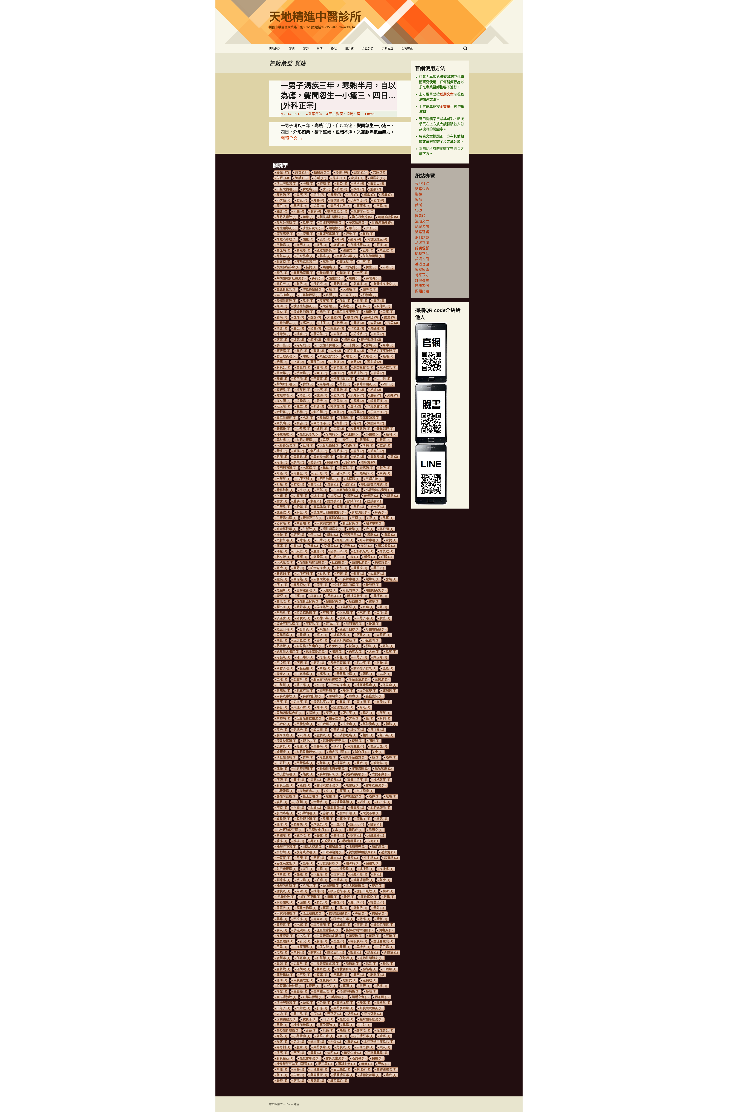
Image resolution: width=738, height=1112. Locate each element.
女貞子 (309, 1019)
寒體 (348, 986)
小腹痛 (337, 361)
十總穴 (323, 540)
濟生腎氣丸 (312, 228)
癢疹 (335, 194)
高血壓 (346, 261)
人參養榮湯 (286, 445)
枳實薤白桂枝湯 (290, 986)
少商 (372, 841)
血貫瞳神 (285, 941)
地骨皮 (349, 980)
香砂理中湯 (306, 818)
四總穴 (349, 250)
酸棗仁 (335, 278)
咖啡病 (352, 863)
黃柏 (368, 233)
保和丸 (372, 863)
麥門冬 (303, 244)
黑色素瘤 (328, 757)
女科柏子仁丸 (364, 668)
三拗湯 (382, 679)
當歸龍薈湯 (306, 590)
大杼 (335, 350)
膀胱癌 (340, 283)
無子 (282, 729)
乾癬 (385, 445)
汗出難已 (305, 657)
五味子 (349, 295)
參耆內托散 (312, 696)
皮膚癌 (386, 869)
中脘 (298, 952)
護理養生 (422, 280)
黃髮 (378, 908)
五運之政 (374, 478)
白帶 (315, 484)
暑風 (282, 930)
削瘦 (282, 1069)
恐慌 (351, 445)
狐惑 (315, 779)
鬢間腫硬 (318, 1075)
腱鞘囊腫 (360, 768)
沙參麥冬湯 (360, 428)
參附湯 (303, 607)
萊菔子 (326, 629)
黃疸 (282, 451)
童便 (391, 540)
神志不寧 (352, 534)
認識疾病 (422, 227)
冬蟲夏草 (348, 607)
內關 (282, 495)
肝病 (358, 322)
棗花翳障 (321, 1047)
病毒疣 (340, 367)
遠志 (351, 356)
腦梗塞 (380, 595)
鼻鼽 (328, 467)
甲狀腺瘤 (305, 724)
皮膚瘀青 (285, 935)
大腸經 (383, 634)
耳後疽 (357, 729)
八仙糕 (352, 434)
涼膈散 (369, 980)
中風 (352, 194)
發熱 (391, 579)
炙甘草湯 (285, 540)
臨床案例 (422, 286)
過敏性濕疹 (343, 707)
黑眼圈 (386, 529)
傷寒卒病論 (349, 991)
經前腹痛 (371, 724)
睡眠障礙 (285, 395)
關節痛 (366, 439)
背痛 (305, 540)
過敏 (369, 194)
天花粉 (283, 428)
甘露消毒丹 (382, 222)
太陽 (375, 322)
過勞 (358, 456)
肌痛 (322, 1008)
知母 (308, 217)
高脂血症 (345, 1002)
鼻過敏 (377, 328)
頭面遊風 (331, 885)
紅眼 (386, 556)
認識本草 (422, 254)
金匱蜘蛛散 (356, 885)
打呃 (282, 484)
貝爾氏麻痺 (303, 272)
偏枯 (305, 902)
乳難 (282, 919)
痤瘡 (282, 211)
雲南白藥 (348, 813)
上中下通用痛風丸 (378, 1041)
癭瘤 (282, 824)
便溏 (282, 779)
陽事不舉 (338, 551)
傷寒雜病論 (339, 913)
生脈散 (309, 529)
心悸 (378, 200)
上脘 (331, 986)
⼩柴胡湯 (308, 813)
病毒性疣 (285, 902)
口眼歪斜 (335, 328)
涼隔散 (343, 763)
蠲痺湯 (369, 289)
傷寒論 (303, 958)
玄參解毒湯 (349, 579)
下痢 (302, 662)
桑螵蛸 (283, 573)
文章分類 (367, 48)
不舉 (391, 935)
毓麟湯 (283, 958)
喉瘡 (282, 1041)
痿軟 (352, 495)
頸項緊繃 (383, 768)
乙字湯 (300, 378)
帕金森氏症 (320, 568)
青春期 (303, 523)
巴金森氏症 (316, 651)
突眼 (331, 713)
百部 (322, 490)
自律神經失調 (331, 222)
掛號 (334, 48)
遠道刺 (371, 495)
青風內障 (351, 590)
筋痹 (374, 796)
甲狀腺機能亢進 (374, 484)
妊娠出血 (345, 540)
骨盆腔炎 (301, 584)
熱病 (381, 986)
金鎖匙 (300, 456)
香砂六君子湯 (328, 785)
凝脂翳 (306, 668)
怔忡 (298, 317)
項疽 (365, 802)
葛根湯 (283, 194)
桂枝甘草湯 (309, 1058)
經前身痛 (328, 690)
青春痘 (300, 473)
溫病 (282, 1052)
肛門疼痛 (285, 813)
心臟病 (377, 573)
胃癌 (338, 178)
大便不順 (371, 813)
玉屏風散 (301, 640)
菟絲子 (300, 729)
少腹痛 (300, 495)
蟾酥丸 (380, 763)
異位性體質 (286, 417)
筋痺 (391, 757)
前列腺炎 (355, 350)
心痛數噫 (337, 997)
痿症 (377, 885)
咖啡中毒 (374, 523)
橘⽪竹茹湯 (340, 891)
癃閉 (318, 662)
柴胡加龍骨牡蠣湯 (291, 278)
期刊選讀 (422, 237)
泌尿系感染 (286, 863)
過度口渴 (285, 629)
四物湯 (283, 244)
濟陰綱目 (375, 423)
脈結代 (354, 501)
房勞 (328, 813)
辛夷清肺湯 (377, 406)
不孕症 (283, 200)
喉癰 (391, 796)
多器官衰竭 (340, 662)
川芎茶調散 (388, 217)
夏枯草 (383, 1002)
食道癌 (309, 189)
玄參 (355, 361)
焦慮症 (352, 785)
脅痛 (358, 573)
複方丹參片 (362, 217)
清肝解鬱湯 (286, 1002)
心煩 (338, 395)
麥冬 (322, 373)
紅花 (342, 423)
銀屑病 (335, 846)
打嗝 (298, 595)
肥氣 (371, 646)
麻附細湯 (360, 562)
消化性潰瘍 (286, 757)
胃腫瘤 (283, 835)
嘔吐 (308, 322)
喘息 (282, 640)
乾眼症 (377, 974)
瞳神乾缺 (285, 974)
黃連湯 (369, 356)
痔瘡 (305, 395)
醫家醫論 (422, 270)
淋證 (385, 673)
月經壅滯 (375, 835)
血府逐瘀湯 (380, 807)
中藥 (385, 473)
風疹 (308, 222)
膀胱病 (374, 501)
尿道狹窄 (328, 980)
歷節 (345, 791)
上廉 (298, 361)
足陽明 (326, 384)
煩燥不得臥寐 (288, 623)
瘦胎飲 (283, 512)
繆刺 (322, 428)
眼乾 (389, 896)
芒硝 (338, 729)
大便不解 (301, 707)
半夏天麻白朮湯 (326, 963)
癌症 (283, 172)
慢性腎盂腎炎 (308, 601)
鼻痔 (388, 345)
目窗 (338, 428)
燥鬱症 (283, 752)
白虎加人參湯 (328, 345)
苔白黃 (306, 629)
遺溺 (322, 395)
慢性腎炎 (334, 601)
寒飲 (315, 952)
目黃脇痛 (305, 763)
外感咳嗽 (285, 434)
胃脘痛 (340, 451)
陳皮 (302, 406)
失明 (332, 1052)
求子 (371, 228)
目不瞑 (382, 997)
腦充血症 (285, 735)
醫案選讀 (315, 114)
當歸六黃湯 (306, 439)
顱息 (368, 735)
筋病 (375, 189)
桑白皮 (357, 807)
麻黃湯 (340, 389)
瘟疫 (388, 668)
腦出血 (283, 607)
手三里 (283, 345)
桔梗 (311, 267)
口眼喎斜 (365, 473)
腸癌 (337, 651)
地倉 (302, 334)
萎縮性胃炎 (286, 300)
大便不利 (305, 573)
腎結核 (300, 824)
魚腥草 (283, 590)
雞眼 (349, 896)
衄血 (282, 1075)
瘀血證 (355, 601)
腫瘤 (318, 551)
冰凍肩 (366, 869)
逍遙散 (360, 334)
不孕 (381, 205)
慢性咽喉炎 (332, 529)
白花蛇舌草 (309, 295)
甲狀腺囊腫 (377, 1052)
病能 (298, 1080)
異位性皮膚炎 (348, 311)
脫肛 (342, 568)
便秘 (358, 183)
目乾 (282, 947)
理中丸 (309, 740)
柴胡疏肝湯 (286, 384)
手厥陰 (283, 506)
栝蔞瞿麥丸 (346, 969)
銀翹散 (335, 228)
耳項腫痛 (321, 924)
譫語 (385, 1036)
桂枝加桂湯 (303, 1025)
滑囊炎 (386, 930)
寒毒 (328, 908)
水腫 (331, 295)
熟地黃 (283, 646)
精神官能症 (357, 595)
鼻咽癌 (300, 205)
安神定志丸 (309, 791)
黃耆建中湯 (346, 673)
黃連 (374, 935)
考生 (308, 869)
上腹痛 (306, 233)
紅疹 (368, 250)
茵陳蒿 (283, 690)
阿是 (365, 707)
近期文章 (387, 48)
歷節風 (334, 779)
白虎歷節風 (303, 947)
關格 (368, 673)
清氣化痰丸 (323, 701)
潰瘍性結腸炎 (304, 306)
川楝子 (346, 439)
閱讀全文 (292, 138)
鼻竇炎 (320, 919)
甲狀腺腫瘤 (286, 913)
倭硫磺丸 (301, 930)
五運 (357, 517)
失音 (298, 1075)
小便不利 (305, 478)
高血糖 (363, 701)
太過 (282, 1013)
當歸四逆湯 (386, 1069)
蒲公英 (320, 334)
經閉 (282, 306)
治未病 (377, 506)
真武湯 (340, 880)
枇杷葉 (283, 852)
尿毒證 (391, 857)
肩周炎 (375, 830)
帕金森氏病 (306, 612)
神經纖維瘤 (366, 685)
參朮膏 (377, 729)
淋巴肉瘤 (285, 295)
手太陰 (303, 373)
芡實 (342, 668)
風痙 (391, 651)
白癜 (389, 534)
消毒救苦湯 (369, 1075)
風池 (355, 406)
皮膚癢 (326, 300)
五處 (352, 1041)
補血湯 (388, 852)
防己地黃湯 (286, 356)
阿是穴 (363, 634)
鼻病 (317, 278)
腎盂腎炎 (351, 523)
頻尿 (345, 272)
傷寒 (342, 172)
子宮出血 (378, 412)
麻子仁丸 (388, 367)
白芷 (378, 300)
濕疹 (325, 239)
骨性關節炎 (286, 228)
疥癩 (342, 573)
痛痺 (282, 980)
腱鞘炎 (323, 735)
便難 (357, 740)
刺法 (302, 283)
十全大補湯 (286, 189)
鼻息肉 (303, 367)
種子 (282, 205)
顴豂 (318, 350)
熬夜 (308, 774)
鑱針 (355, 952)
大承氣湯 (285, 562)
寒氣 (388, 646)
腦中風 (300, 1013)
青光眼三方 (312, 517)
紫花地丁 (318, 451)
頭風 (385, 1047)
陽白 (315, 328)
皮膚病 (349, 724)
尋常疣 (283, 439)
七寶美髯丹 (329, 863)
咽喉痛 (337, 200)
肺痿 (298, 501)
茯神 (354, 646)
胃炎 (282, 311)
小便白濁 (318, 1069)
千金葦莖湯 (359, 679)
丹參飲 (335, 646)
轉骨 (369, 556)
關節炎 (377, 183)
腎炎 (322, 902)
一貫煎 (283, 857)
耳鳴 (298, 1069)
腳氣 (381, 818)
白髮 (365, 1025)
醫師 (306, 48)
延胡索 (303, 969)
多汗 (348, 690)
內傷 (335, 1041)
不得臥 (312, 623)
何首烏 (340, 400)
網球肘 (363, 1069)
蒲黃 (345, 300)
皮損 (357, 178)
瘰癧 (362, 924)
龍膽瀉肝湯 (363, 211)
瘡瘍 (282, 339)
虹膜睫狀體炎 (371, 1008)
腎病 (315, 211)
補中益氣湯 (337, 211)
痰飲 (282, 807)
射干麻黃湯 (286, 869)
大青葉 (329, 306)
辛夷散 (320, 378)
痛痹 (352, 857)
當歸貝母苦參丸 (309, 752)
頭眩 (308, 1002)
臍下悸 (303, 685)
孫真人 (355, 651)
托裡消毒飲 (286, 885)
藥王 (378, 568)
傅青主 (283, 874)
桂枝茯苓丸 (309, 434)
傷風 (377, 1058)
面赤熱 (300, 579)
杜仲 (318, 891)
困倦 (374, 740)
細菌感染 (338, 1080)
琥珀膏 (352, 963)
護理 (298, 451)
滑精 (368, 445)
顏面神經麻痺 (288, 267)
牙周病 (332, 434)
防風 (302, 200)
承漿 (308, 417)
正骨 (312, 545)
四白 (388, 384)
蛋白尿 (349, 713)
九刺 (358, 389)
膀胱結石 (285, 1058)
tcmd (371, 114)
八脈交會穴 (329, 356)
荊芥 (355, 239)
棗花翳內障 (343, 1008)
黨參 (374, 601)
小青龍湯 (285, 791)
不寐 (298, 211)
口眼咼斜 (351, 267)
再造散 (363, 947)
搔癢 (386, 194)
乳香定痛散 (383, 924)
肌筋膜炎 (357, 846)
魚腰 (308, 300)
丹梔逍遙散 (376, 629)
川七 (328, 1019)
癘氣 (366, 1064)
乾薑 (342, 657)
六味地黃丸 (286, 322)
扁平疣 (371, 317)
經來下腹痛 (310, 896)
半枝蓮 (357, 328)
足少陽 (320, 473)
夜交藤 (283, 400)
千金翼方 (328, 724)
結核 (315, 339)
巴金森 (283, 724)
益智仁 (377, 451)
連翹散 (389, 690)
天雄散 (329, 590)
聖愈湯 (374, 361)
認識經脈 (422, 248)
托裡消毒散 (286, 239)
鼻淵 (282, 963)
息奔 (368, 607)
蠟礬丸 (372, 579)
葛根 (345, 384)
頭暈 (308, 239)
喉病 (338, 874)
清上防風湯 (286, 183)
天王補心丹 (340, 205)
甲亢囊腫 (355, 746)
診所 (320, 48)
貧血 (338, 941)
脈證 (302, 1047)
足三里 (325, 1064)
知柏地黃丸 (376, 590)
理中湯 (368, 462)
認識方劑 (422, 259)
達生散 (317, 1041)
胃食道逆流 (377, 239)
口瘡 (388, 311)
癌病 (375, 824)
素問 (305, 735)
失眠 (283, 178)
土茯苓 (283, 478)
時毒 (385, 439)
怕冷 (366, 545)
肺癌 (325, 183)
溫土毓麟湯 (312, 913)
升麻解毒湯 (369, 540)
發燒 (371, 345)
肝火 (305, 941)
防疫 (298, 484)
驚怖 (298, 779)
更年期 (357, 902)
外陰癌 (391, 952)
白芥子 (283, 1008)
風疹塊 (334, 595)
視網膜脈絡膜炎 (362, 852)
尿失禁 (326, 947)
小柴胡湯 (358, 200)
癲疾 (282, 579)
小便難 (372, 434)
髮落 (308, 863)
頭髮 (372, 952)
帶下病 (334, 1013)
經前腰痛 (378, 400)
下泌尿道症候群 (383, 350)
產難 (349, 545)
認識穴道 (422, 243)
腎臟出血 (378, 746)
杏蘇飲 (283, 969)
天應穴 (283, 673)
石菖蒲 (323, 958)
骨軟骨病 (360, 512)
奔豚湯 (366, 467)
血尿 (378, 334)
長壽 (345, 947)
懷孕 (351, 233)
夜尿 (392, 322)
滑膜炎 (283, 891)
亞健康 (331, 545)
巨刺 (308, 445)
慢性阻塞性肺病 (346, 584)
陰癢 (302, 857)
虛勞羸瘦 (368, 690)
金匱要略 (311, 796)
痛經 (338, 244)
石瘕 (318, 857)
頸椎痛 (300, 919)
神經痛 (369, 969)
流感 (301, 178)
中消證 (371, 857)
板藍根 (303, 389)
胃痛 (282, 462)
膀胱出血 (285, 785)
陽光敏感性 (371, 339)
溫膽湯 (303, 400)
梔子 (325, 311)
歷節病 (363, 205)
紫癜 (315, 501)
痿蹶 (372, 534)
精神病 (283, 718)
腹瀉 (389, 317)
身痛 (282, 456)
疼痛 (332, 462)
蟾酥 (315, 317)
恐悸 (365, 919)
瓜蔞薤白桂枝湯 (309, 718)
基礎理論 (422, 264)
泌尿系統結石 (344, 640)
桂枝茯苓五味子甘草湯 (294, 1064)
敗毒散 (283, 908)
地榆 (375, 389)
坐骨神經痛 (303, 768)
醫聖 (322, 835)
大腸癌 (349, 289)
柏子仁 (335, 718)
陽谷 (368, 713)
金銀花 (283, 412)
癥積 (305, 785)
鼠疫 (335, 495)
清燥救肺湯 (303, 311)
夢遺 (348, 306)
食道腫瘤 (365, 791)
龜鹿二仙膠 (349, 629)
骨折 (302, 350)
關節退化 (358, 373)
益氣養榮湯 (369, 417)
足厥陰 (300, 963)
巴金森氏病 (340, 685)
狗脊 (381, 662)
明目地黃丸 (329, 478)
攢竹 (352, 317)
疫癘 (315, 595)
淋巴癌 (346, 612)
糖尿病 (321, 172)
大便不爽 (380, 774)
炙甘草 (300, 679)
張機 (302, 874)
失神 (282, 1080)
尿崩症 (300, 701)
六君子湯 (384, 947)
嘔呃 (302, 556)
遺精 (354, 278)
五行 (365, 986)
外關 (282, 378)
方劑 (320, 178)
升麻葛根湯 (286, 529)
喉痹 (355, 835)
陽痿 (322, 400)
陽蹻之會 (360, 997)
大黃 (374, 651)
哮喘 (314, 713)
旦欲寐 (283, 662)
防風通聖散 (312, 289)
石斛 (365, 306)
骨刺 (374, 623)
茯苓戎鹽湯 (306, 852)
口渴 (381, 612)
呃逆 (322, 634)
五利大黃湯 (323, 579)
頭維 (371, 311)
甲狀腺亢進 (326, 523)
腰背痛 (283, 880)
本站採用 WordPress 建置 (284, 1104)
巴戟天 (340, 974)
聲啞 (325, 668)
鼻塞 (318, 200)
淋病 (322, 389)
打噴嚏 (337, 406)
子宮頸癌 (357, 222)
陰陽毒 (283, 612)
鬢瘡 (339, 114)
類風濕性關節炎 (333, 217)
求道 (365, 612)
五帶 (358, 974)
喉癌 (298, 841)
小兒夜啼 (371, 640)
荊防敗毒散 (286, 217)
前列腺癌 (354, 623)
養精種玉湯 (323, 991)
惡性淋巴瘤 (286, 796)
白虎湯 (283, 601)
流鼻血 (363, 818)
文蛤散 (303, 1008)
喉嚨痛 (329, 267)
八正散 (386, 250)
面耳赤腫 (321, 506)
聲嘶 (305, 634)
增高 (332, 484)
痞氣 (308, 356)
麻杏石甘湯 (339, 752)
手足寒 (335, 696)
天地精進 (275, 48)
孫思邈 (389, 685)
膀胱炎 (283, 367)
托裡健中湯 (286, 846)
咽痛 (332, 339)
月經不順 (358, 874)
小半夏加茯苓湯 (290, 830)
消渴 (349, 114)
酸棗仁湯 (352, 1052)
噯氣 (365, 1002)
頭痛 (360, 172)
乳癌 (325, 256)
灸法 (282, 679)
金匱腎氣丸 (286, 289)
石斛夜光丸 (363, 551)
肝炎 (298, 328)
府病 (328, 612)
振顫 (282, 534)
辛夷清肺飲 (286, 997)
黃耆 (345, 701)
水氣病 (309, 467)
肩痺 (308, 757)
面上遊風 (341, 1069)
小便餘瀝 (345, 958)
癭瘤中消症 (357, 779)
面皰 (298, 568)
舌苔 (311, 1030)
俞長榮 (283, 818)
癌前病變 (285, 233)
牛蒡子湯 (365, 618)
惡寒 (388, 267)
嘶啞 (282, 595)
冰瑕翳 (352, 478)
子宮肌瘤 (305, 256)
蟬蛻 (332, 534)
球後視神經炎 (334, 740)
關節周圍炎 (366, 384)
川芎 (365, 261)
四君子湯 (285, 668)
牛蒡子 (360, 657)
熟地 (338, 835)
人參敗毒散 (286, 696)
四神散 (283, 924)
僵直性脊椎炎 (328, 930)
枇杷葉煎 (381, 779)
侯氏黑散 (325, 607)
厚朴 (358, 400)
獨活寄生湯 (343, 919)
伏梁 (354, 529)
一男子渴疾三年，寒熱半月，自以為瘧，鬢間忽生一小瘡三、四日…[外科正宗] (338, 95)
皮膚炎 (283, 746)
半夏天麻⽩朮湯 (329, 935)
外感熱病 (341, 634)
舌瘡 (282, 501)
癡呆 (282, 802)
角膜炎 (343, 1047)
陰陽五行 (335, 952)
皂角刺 (283, 1047)
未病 (362, 272)
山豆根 (283, 763)
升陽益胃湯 (312, 997)
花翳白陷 (337, 517)
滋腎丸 (383, 701)
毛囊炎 (303, 618)
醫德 (292, 48)
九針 (365, 378)
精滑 (388, 891)
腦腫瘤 (360, 568)
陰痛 (328, 818)
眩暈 (328, 261)
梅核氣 (382, 562)
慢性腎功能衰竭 (313, 562)
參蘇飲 (326, 417)
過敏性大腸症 (288, 651)
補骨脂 (283, 334)
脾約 (308, 384)
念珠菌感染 (383, 941)
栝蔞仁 (377, 902)
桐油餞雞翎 (343, 802)
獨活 (282, 272)
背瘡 (318, 406)
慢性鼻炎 (384, 1030)
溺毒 (322, 640)
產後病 (283, 423)
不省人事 (341, 473)
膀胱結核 (285, 490)
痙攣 (331, 796)
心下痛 (383, 802)
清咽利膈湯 (286, 467)
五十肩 (352, 345)
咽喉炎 (377, 178)
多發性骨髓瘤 (288, 1030)
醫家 (358, 506)
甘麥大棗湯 (336, 1058)
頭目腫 (320, 729)
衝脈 (381, 919)
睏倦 (322, 707)
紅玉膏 (380, 657)
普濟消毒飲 (351, 841)
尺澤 (314, 986)
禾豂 (282, 361)
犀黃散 (386, 551)
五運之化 (365, 1047)
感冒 (301, 172)
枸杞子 (379, 913)
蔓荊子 (317, 361)
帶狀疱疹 (386, 545)
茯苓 (385, 713)
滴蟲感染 (369, 896)
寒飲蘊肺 (328, 1025)
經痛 (388, 356)
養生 (371, 267)
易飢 (325, 573)
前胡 (358, 451)
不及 (305, 974)
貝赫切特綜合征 (290, 713)
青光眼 (303, 345)
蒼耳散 (323, 969)
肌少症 (363, 662)
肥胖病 (369, 295)
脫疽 (385, 618)
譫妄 (391, 1075)
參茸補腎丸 (329, 774)
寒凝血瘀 (346, 1064)
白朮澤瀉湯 (332, 852)
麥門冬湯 (321, 423)
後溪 (378, 373)
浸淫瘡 (283, 618)
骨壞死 (372, 584)
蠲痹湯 (363, 1030)
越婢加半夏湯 (371, 1019)
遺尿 (325, 322)
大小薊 (383, 378)
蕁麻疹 (303, 250)
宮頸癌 (300, 991)
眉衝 (375, 395)
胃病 (302, 194)
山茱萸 (283, 685)
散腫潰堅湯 (343, 1075)
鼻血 (335, 857)
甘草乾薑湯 (376, 785)
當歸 (338, 412)
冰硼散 (343, 924)
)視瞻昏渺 (285, 896)
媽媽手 (334, 501)
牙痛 (325, 657)
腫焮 (362, 763)
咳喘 (322, 880)
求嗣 (318, 205)
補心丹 (362, 752)
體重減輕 (384, 428)
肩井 (392, 395)
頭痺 (322, 974)
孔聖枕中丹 (319, 830)
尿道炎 (320, 824)
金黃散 (320, 802)
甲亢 (354, 228)
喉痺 (358, 189)
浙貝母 (359, 1058)
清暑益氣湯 (286, 740)
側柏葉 (320, 412)
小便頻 (300, 802)
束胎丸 (332, 623)
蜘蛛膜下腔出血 (309, 646)
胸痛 (322, 941)
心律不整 (325, 618)
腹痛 (342, 506)
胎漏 (302, 506)
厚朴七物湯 (306, 908)
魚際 (282, 952)
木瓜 (305, 935)
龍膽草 (320, 556)
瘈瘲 (345, 618)
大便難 (334, 317)
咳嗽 (342, 189)
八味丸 (309, 885)
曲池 (322, 367)
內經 (298, 807)
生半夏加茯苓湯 (346, 490)
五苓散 (340, 334)
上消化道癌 (346, 735)
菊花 (325, 763)
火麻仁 (300, 551)
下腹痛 (320, 874)
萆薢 (360, 913)
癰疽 (338, 373)
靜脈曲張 (335, 807)
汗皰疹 (320, 283)
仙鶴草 (346, 417)
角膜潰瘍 (285, 634)
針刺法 (360, 908)
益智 (352, 1013)
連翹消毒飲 (363, 880)
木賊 (302, 924)
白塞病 (320, 746)
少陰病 (303, 428)
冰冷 (318, 495)
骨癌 (282, 473)
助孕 (315, 462)
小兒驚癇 (301, 1036)
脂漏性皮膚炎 (384, 283)
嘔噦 (345, 1030)
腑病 (298, 534)
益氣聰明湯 (372, 256)
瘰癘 (282, 545)
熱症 (282, 701)
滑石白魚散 (366, 891)
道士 (315, 534)
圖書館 (349, 48)
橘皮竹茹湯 (286, 774)
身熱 (282, 1036)
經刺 (391, 434)
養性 (338, 902)
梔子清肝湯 (363, 1036)
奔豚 (354, 718)
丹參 (349, 462)
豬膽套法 (374, 696)
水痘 (302, 512)
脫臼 (315, 807)
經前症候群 (352, 796)
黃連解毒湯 (329, 233)
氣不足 (386, 735)
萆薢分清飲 (286, 222)
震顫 (298, 462)
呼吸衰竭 (358, 941)
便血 (282, 584)
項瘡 (282, 328)
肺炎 (380, 512)
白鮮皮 (377, 456)
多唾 (371, 991)
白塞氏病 (305, 673)
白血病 (283, 250)
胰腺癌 (283, 350)
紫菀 (328, 439)
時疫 (338, 556)
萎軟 (383, 1064)
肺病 (282, 317)
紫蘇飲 (317, 1080)
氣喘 (342, 322)
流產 (322, 584)
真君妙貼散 (323, 456)
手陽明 (372, 278)
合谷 (302, 423)
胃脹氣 (283, 657)
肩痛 (362, 300)
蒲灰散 (355, 935)
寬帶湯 (303, 835)
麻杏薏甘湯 (363, 367)
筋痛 (282, 841)
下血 (338, 824)
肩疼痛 (379, 846)
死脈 (282, 768)
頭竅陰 (283, 389)
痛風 (322, 244)
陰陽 (348, 1025)
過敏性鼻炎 (326, 250)
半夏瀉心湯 (346, 256)
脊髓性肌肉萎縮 (333, 768)
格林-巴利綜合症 (359, 930)
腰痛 (381, 244)
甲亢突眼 (372, 1013)
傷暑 (371, 963)
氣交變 (283, 556)
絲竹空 (283, 283)
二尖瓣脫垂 (343, 869)
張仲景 (383, 306)
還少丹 (357, 824)
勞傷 (298, 1041)
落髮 (282, 991)
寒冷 (282, 568)
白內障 (389, 969)
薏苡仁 (346, 467)
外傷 (388, 963)
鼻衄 (349, 339)
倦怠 (282, 551)
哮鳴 (325, 673)
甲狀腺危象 (303, 980)
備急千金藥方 (354, 757)
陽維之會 (325, 1036)
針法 (385, 467)
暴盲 (282, 707)
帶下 (298, 1052)
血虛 (354, 696)
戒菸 (329, 841)
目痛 (349, 484)
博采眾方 (422, 275)
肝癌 (308, 183)
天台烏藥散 (329, 445)
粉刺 (385, 718)
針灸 (342, 183)
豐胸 (315, 1052)
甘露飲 (283, 261)
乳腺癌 (391, 495)
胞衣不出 (305, 690)
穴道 (379, 172)
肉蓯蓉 (357, 412)
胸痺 (332, 896)
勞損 (325, 1002)
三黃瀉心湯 (286, 517)
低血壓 (339, 562)
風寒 (388, 517)
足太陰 (283, 406)
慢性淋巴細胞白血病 (329, 512)
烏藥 (328, 1030)
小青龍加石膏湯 (379, 490)
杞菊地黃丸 (343, 378)
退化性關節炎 (371, 958)
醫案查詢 (407, 48)
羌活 (302, 891)
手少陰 (303, 880)
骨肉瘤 (326, 272)
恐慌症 (355, 830)
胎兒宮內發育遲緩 (327, 679)
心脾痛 (283, 523)
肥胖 (302, 412)
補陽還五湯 (306, 261)
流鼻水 (357, 395)
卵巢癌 (360, 283)
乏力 (305, 490)
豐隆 (282, 1025)
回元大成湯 (312, 846)
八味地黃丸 (360, 244)
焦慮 (302, 746)
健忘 (298, 339)
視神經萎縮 (356, 774)
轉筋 (391, 724)
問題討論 (422, 291)
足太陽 (283, 373)
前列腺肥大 (286, 1019)
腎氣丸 (283, 256)
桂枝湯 (346, 1019)
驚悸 (345, 818)
